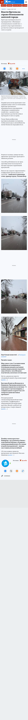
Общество (4, 9)
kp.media (12, 63)
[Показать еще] (23, 68)
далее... (4, 380)
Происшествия (17, 5)
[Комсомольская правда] (10, 2)
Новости (3, 5)
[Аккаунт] (26, 2)
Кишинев (9, 5)
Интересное (7, 475)
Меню (2, 2)
